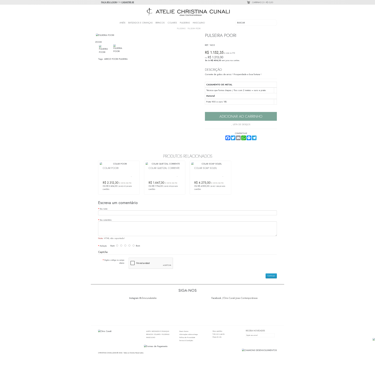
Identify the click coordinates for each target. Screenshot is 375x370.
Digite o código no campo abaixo (114, 261)
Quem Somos (183, 331)
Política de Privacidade (187, 337)
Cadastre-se (127, 2)
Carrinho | (262, 2)
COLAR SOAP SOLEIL (205, 168)
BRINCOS (160, 22)
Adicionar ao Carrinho (240, 116)
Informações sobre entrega (188, 334)
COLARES (172, 22)
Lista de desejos (241, 124)
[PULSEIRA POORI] (118, 48)
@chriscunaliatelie (148, 298)
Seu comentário (105, 220)
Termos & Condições (186, 340)
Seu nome (103, 209)
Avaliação (103, 246)
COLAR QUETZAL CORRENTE (164, 168)
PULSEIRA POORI (194, 28)
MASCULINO (199, 22)
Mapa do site (217, 337)
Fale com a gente (219, 334)
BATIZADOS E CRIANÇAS (140, 22)
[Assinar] (273, 335)
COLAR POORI (111, 168)
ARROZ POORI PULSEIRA (116, 59)
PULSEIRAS (185, 22)
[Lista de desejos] (131, 175)
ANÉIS (122, 22)
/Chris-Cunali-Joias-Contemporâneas (240, 298)
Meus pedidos (217, 331)
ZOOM (98, 42)
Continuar (271, 275)
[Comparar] (128, 175)
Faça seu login (109, 2)
